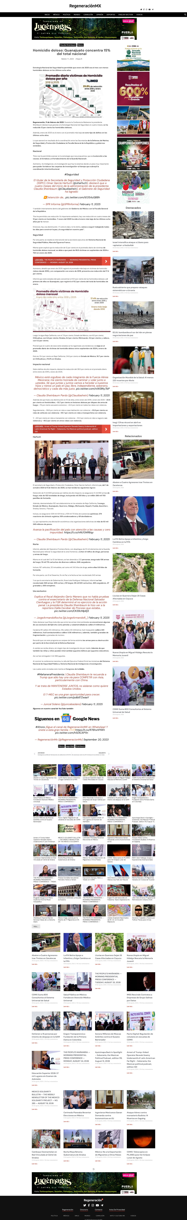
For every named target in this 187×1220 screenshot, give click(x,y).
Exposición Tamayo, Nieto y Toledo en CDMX (92, 879)
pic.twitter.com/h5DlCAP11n (71, 732)
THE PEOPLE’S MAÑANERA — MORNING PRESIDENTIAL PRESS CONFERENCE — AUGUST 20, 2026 (93, 899)
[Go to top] (183, 1216)
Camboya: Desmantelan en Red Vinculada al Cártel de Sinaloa (44, 859)
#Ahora (40, 727)
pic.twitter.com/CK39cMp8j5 (71, 611)
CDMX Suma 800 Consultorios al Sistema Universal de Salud (143, 779)
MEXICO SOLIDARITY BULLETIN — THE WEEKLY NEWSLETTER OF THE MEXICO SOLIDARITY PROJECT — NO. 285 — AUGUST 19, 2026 (69, 839)
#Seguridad (71, 174)
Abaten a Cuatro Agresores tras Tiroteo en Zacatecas (44, 779)
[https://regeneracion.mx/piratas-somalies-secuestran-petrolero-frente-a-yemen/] (68, 872)
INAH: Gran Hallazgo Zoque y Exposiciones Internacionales (142, 859)
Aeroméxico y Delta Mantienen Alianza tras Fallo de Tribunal (118, 879)
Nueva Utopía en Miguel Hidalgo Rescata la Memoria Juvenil (118, 779)
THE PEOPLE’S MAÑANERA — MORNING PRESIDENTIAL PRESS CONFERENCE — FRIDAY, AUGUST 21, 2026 (44, 879)
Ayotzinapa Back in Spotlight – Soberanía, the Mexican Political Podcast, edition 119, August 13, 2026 (143, 819)
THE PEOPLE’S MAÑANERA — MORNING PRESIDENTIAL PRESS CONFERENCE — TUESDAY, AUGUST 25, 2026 (68, 799)
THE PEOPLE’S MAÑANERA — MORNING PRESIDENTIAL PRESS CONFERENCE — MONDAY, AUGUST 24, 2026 (118, 819)
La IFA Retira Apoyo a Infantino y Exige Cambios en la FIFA (69, 779)
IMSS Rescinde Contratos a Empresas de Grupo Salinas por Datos (94, 799)
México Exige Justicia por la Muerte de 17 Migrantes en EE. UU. (68, 919)
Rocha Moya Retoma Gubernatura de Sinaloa (66, 859)
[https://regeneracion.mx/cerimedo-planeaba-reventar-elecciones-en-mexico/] (93, 832)
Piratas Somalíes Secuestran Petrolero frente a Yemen (68, 879)
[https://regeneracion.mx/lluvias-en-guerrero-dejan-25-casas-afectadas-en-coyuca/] (93, 772)
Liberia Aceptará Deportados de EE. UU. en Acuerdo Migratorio (117, 919)
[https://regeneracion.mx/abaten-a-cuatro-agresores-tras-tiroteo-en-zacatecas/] (44, 772)
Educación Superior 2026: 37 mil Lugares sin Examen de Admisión (93, 819)
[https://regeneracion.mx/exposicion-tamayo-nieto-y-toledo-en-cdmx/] (93, 872)
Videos (139, 14)
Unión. (82, 669)
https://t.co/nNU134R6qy (79, 532)
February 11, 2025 (90, 204)
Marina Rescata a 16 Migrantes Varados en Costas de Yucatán (143, 879)
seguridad (70, 746)
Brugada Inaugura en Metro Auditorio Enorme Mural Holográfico (43, 899)
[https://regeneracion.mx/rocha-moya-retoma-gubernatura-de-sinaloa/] (68, 852)
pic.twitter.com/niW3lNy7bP (93, 388)
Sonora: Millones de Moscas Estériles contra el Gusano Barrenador (43, 819)
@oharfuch (80, 183)
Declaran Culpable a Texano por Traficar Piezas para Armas (143, 919)
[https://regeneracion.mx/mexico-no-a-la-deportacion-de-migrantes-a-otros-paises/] (93, 852)
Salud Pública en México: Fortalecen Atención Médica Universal (43, 799)
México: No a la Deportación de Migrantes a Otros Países (94, 859)
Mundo (77, 14)
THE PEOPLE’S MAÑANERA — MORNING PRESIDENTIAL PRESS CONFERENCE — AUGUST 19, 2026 (93, 919)
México (56, 14)
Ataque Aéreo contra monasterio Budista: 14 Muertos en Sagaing (143, 839)
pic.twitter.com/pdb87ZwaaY (71, 697)
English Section (125, 14)
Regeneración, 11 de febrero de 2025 (48, 122)
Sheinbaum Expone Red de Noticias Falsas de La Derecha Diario (44, 919)
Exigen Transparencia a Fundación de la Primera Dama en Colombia (143, 799)
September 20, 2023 (96, 739)
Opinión (99, 14)
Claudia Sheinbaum (68, 45)
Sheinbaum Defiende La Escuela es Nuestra (69, 899)
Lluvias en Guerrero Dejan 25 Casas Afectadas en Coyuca (93, 779)
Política (66, 14)
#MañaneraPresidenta (50, 674)
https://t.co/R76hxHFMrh (90, 730)
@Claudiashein (68, 188)
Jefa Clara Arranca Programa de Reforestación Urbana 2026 (143, 899)
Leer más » (116, 251)
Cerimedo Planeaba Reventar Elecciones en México (93, 839)
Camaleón (88, 14)
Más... (36, 926)
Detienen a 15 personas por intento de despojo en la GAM (118, 799)
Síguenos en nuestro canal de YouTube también (53, 708)
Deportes (111, 14)
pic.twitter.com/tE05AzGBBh (82, 197)
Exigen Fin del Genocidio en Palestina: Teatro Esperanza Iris (118, 899)
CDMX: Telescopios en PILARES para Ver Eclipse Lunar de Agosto (118, 859)
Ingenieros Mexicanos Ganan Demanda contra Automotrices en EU (118, 839)
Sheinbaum (80, 746)
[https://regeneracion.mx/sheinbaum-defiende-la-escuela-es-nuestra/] (68, 892)
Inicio (47, 14)
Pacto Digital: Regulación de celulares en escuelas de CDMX (69, 819)
